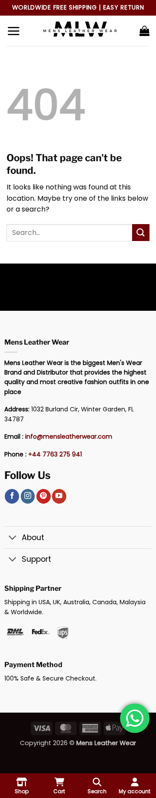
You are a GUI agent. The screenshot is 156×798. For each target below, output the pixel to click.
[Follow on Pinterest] (43, 496)
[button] (13, 30)
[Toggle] (12, 538)
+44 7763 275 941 (55, 454)
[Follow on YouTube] (59, 496)
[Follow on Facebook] (12, 496)
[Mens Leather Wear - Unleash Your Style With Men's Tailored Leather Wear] (80, 31)
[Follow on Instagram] (28, 496)
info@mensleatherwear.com (68, 436)
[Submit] (141, 232)
